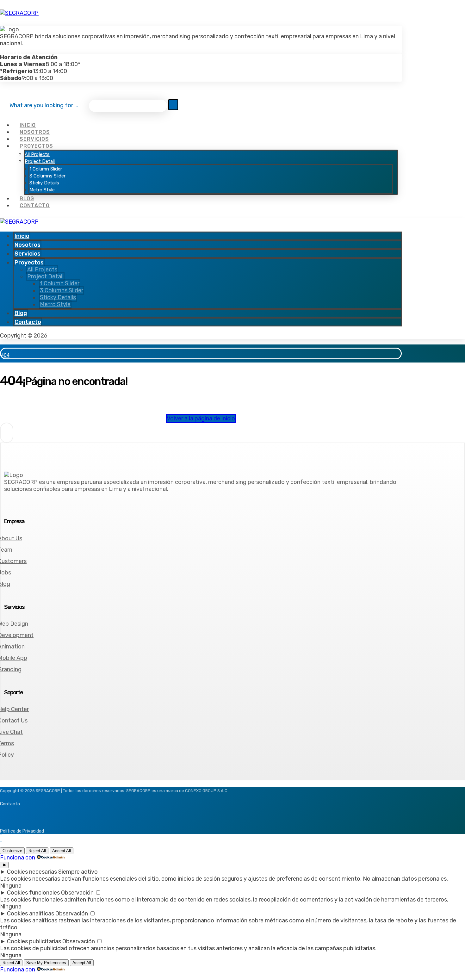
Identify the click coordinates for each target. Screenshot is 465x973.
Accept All (61, 850)
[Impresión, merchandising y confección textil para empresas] (19, 12)
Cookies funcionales (33, 892)
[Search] (173, 104)
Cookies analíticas (30, 913)
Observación (77, 892)
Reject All (37, 850)
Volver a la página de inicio (201, 418)
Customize (12, 850)
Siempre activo (78, 871)
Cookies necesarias (32, 871)
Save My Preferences (46, 962)
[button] (3, 50)
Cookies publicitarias (34, 941)
